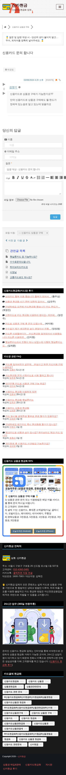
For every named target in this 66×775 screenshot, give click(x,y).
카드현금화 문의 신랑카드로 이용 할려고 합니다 (29, 375)
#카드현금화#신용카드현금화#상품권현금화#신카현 (28, 707)
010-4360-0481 (21, 569)
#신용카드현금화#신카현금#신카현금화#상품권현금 (28, 697)
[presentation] (8, 178)
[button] (8, 178)
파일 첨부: (9, 199)
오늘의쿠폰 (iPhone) (45, 531)
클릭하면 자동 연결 (23, 573)
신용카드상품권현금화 (14, 723)
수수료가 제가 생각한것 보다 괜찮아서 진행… (28, 329)
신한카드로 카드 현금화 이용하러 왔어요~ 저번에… (31, 315)
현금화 (7, 739)
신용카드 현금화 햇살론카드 (19, 400)
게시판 (48, 764)
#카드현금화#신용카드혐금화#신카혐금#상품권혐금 (28, 734)
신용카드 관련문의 (12, 744)
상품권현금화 (10, 686)
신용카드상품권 (41, 723)
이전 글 (11, 240)
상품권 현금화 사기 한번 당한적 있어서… (26, 301)
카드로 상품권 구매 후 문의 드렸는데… (24, 324)
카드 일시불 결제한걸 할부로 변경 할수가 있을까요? (31, 416)
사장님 (13, 272)
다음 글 (21, 240)
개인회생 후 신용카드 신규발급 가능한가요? (27, 443)
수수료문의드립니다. (20, 261)
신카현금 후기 (10, 768)
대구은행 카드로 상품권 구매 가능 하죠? (25, 383)
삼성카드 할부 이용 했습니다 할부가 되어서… (28, 296)
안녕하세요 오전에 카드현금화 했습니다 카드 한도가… (32, 307)
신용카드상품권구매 (13, 713)
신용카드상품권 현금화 (15, 702)
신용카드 (8, 718)
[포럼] (5, 27)
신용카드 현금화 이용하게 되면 (21, 391)
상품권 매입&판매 (12, 764)
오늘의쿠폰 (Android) (21, 531)
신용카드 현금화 (29, 718)
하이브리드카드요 (19, 267)
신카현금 (34, 744)
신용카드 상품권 (36, 681)
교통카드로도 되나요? (21, 277)
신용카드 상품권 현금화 (17, 408)
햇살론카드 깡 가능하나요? (23, 256)
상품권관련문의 (33, 686)
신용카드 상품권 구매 (42, 713)
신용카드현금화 (11, 681)
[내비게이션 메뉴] (60, 7)
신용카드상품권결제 (13, 728)
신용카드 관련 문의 (13, 692)
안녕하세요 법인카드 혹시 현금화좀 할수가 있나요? (31, 424)
